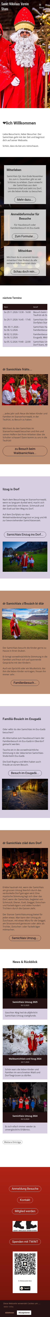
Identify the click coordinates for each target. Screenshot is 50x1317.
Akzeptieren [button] (24, 1312)
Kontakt (25, 1200)
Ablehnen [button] (9, 1312)
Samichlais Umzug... (25, 938)
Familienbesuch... (25, 682)
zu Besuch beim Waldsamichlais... (25, 451)
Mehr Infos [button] (8, 1306)
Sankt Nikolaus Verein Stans (15, 6)
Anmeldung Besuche (25, 1188)
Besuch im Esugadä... (25, 773)
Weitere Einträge (12, 1142)
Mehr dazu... (25, 199)
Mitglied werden (25, 1211)
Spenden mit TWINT (25, 1241)
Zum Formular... (25, 236)
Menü (41, 7)
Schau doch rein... (25, 271)
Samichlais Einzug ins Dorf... (25, 534)
